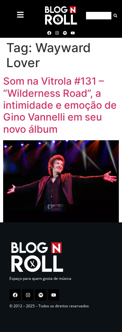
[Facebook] (49, 33)
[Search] (114, 15)
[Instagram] (57, 33)
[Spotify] (65, 33)
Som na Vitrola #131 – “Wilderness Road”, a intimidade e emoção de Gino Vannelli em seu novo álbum (60, 105)
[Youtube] (73, 33)
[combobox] (98, 15)
